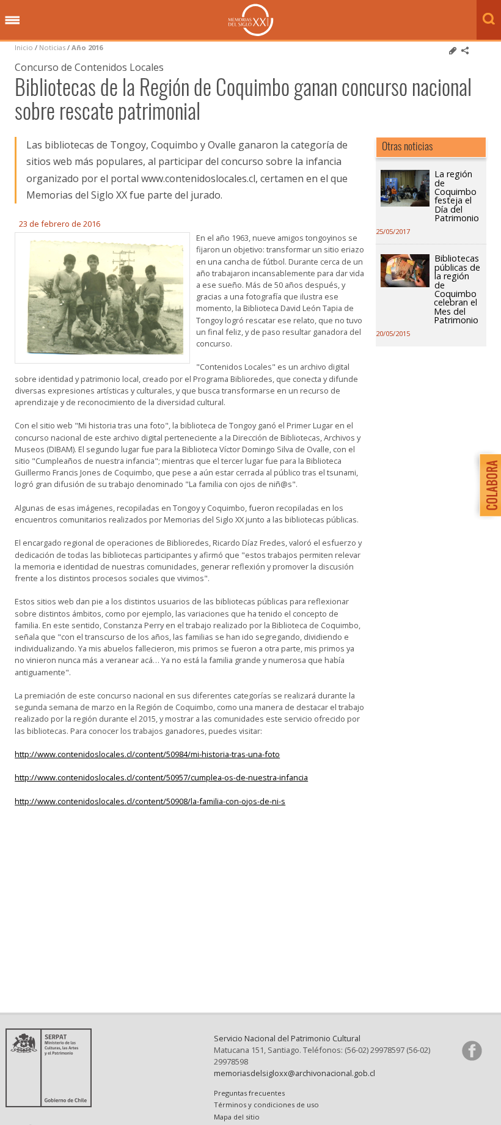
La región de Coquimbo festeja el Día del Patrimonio (456, 196)
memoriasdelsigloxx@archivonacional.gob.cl (294, 1073)
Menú (12, 21)
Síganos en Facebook (471, 1050)
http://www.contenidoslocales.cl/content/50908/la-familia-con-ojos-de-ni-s (150, 801)
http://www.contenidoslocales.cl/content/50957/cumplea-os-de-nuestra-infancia (161, 777)
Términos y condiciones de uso (266, 1104)
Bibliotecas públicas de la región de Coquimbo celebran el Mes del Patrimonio (457, 289)
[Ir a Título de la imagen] (102, 350)
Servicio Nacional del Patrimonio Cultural (287, 1038)
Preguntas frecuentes (249, 1093)
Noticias (52, 47)
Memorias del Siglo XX (250, 20)
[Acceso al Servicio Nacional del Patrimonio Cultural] (52, 1103)
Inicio (24, 47)
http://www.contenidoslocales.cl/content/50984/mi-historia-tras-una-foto (147, 754)
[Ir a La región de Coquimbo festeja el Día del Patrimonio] (405, 203)
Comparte (465, 51)
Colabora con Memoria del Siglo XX (487, 485)
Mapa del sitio (237, 1116)
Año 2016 (87, 47)
